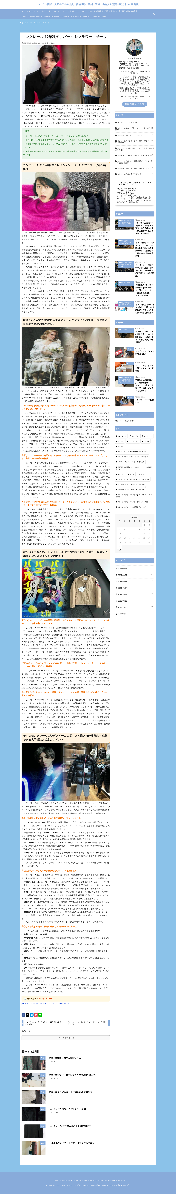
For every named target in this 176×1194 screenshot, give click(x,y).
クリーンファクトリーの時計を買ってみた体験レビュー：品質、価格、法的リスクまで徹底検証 (144, 337)
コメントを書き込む (66, 1038)
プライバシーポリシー (80, 1180)
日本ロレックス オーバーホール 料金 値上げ (132, 451)
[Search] (154, 14)
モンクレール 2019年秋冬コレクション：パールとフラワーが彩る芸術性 (57, 136)
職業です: (124, 64)
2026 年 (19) (122, 569)
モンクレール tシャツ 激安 (127, 190)
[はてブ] (32, 1015)
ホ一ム (57, 1180)
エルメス (146, 441)
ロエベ (141, 474)
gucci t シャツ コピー (125, 192)
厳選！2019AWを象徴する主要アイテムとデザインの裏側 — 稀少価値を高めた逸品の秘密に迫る (67, 140)
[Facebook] (23, 1015)
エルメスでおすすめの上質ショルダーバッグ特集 (144, 368)
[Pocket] (36, 1015)
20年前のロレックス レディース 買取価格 (131, 484)
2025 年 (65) (122, 575)
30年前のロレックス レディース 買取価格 (131, 489)
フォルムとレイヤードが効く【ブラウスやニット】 (74, 1143)
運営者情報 (121, 1180)
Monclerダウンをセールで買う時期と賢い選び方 (72, 1075)
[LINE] (40, 1015)
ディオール (121, 446)
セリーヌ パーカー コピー (126, 189)
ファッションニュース (30, 11)
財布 (83, 11)
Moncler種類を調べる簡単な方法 (65, 1058)
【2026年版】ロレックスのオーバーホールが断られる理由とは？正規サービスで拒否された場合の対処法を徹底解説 (144, 249)
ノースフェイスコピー (125, 194)
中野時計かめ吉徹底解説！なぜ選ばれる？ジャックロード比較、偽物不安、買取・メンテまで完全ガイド (144, 385)
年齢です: (122, 62)
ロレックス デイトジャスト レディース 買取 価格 (133, 479)
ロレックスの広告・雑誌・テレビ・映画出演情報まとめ (134, 149)
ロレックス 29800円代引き (144, 401)
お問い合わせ (66, 1180)
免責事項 (92, 1180)
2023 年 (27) (122, 588)
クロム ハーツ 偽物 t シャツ (127, 195)
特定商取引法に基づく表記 (106, 1180)
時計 (43, 11)
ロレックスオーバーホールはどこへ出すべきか (133, 456)
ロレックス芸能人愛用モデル (129, 174)
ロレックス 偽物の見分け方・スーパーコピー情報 (40, 16)
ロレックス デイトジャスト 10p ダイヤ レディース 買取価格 (134, 495)
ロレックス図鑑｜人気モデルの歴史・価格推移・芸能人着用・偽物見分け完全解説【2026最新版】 (88, 4)
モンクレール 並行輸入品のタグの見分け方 (70, 1126)
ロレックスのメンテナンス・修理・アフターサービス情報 (84, 16)
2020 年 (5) (121, 607)
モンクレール (65, 1004)
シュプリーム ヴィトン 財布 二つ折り (144, 353)
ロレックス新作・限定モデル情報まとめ (133, 168)
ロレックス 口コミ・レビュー (129, 135)
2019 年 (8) (121, 614)
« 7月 (119, 550)
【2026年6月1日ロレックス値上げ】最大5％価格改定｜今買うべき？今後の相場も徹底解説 (144, 309)
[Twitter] (27, 1015)
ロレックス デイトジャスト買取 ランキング (132, 507)
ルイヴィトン (148, 436)
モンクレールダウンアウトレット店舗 (67, 1109)
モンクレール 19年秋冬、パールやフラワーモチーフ (40, 1004)
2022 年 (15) (122, 594)
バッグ (56, 11)
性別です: (133, 62)
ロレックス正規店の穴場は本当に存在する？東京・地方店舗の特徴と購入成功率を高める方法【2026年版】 (144, 228)
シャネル (120, 441)
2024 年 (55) (122, 582)
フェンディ (121, 474)
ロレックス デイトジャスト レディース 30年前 (133, 502)
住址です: (122, 68)
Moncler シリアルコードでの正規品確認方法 (70, 1092)
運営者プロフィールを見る (135, 104)
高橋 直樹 (37, 43)
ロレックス (135, 436)
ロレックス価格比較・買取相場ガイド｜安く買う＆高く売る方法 (113, 11)
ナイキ (132, 474)
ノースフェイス (133, 441)
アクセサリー (73, 11)
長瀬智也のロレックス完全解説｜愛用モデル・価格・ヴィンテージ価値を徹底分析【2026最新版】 (144, 290)
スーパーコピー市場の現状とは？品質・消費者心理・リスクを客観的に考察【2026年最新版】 (144, 270)
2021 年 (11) (122, 601)
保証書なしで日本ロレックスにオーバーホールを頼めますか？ (134, 468)
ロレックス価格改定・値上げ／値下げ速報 (134, 156)
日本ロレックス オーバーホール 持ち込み (131, 462)
